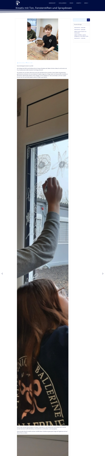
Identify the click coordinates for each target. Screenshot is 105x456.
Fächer (71, 3)
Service (86, 3)
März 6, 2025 (29, 62)
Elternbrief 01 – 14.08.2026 (79, 38)
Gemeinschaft (52, 3)
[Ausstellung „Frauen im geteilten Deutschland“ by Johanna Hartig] (103, 273)
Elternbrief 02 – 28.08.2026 (79, 29)
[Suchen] (88, 19)
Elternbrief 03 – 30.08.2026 (79, 27)
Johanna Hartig (21, 62)
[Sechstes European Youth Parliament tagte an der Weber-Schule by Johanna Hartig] (2, 273)
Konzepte (78, 3)
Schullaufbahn (62, 3)
